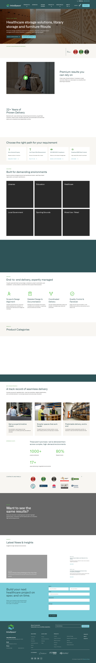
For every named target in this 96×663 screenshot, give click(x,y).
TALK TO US (32, 158)
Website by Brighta (86, 659)
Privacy (42, 636)
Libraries (32, 638)
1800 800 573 (21, 648)
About (85, 636)
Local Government (34, 643)
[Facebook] (32, 658)
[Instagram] (41, 658)
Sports (32, 645)
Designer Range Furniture (72, 638)
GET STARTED (53, 615)
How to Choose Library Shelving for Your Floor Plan (22, 572)
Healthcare (33, 636)
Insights (86, 638)
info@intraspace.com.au (11, 643)
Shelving (55, 642)
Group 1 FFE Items (57, 646)
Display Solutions (70, 644)
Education (33, 641)
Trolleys (55, 644)
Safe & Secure (69, 642)
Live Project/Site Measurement (37, 152)
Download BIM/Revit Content (79, 152)
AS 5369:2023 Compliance (57, 152)
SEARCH (76, 5)
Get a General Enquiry (14, 152)
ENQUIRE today (12, 158)
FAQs (42, 643)
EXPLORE (73, 158)
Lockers (55, 636)
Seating (68, 640)
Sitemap (43, 641)
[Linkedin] (35, 658)
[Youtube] (38, 658)
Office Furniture (57, 640)
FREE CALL (81, 1)
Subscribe (85, 626)
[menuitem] (26, 5)
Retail (32, 647)
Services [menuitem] (34, 4)
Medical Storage (70, 636)
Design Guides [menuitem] (43, 5)
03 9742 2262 (9, 648)
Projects (86, 634)
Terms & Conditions (45, 638)
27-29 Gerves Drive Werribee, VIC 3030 (14, 639)
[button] (30, 78)
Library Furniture (57, 638)
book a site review (55, 158)
